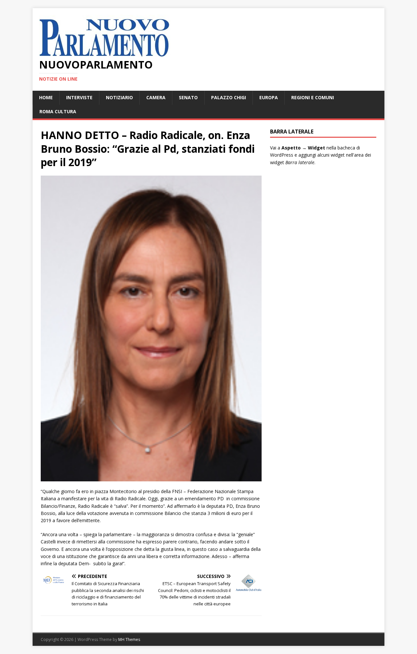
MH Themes (129, 639)
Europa (268, 97)
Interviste (79, 97)
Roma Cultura (57, 111)
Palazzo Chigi (228, 97)
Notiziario (119, 97)
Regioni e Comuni (312, 97)
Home (46, 97)
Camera (155, 97)
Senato (188, 97)
